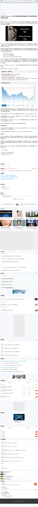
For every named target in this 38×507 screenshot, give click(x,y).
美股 (2, 2)
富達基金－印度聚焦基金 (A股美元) (5, 396)
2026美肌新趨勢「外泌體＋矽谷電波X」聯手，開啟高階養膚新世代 (19, 228)
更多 (36, 384)
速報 (13, 2)
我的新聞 (36, 2)
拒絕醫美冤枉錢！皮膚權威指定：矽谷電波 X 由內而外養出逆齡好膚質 (19, 218)
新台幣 (22, 43)
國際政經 (4, 297)
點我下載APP (10, 154)
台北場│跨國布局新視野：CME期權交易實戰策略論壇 (11, 344)
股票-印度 (4, 397)
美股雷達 (4, 13)
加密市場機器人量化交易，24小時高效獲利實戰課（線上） (11, 348)
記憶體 (3, 431)
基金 (15, 2)
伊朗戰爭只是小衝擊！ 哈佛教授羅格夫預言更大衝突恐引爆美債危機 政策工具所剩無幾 (32, 228)
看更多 (36, 184)
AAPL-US (5, 21)
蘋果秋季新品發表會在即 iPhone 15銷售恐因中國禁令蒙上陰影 (9, 176)
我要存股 (36, 168)
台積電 (3, 434)
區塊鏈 (22, 2)
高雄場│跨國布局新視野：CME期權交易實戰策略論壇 (11, 351)
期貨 (19, 2)
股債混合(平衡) (5, 391)
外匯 (17, 2)
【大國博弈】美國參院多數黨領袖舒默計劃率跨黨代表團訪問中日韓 (29, 204)
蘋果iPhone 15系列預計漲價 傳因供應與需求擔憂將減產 (8, 175)
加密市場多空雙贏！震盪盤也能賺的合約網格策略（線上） (11, 355)
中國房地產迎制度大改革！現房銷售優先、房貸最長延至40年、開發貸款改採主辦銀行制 (32, 218)
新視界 (29, 2)
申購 (36, 390)
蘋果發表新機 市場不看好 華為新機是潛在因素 (7, 179)
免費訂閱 (35, 489)
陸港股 (7, 2)
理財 (26, 2)
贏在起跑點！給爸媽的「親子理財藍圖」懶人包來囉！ (11, 168)
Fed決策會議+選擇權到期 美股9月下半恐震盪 (8, 204)
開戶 (36, 387)
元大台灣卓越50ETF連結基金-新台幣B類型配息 (6, 393)
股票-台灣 (4, 394)
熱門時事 (10, 2)
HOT (4, 351)
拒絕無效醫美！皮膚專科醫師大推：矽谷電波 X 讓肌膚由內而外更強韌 (6, 228)
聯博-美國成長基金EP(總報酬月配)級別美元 (6, 386)
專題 (31, 2)
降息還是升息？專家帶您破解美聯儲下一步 (8, 152)
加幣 (28, 128)
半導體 (3, 436)
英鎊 (31, 131)
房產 (24, 2)
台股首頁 (33, 168)
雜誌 (33, 2)
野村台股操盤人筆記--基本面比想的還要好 (6, 218)
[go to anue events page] (33, 0)
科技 (4, 2)
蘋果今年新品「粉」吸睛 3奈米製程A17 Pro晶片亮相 (8, 177)
